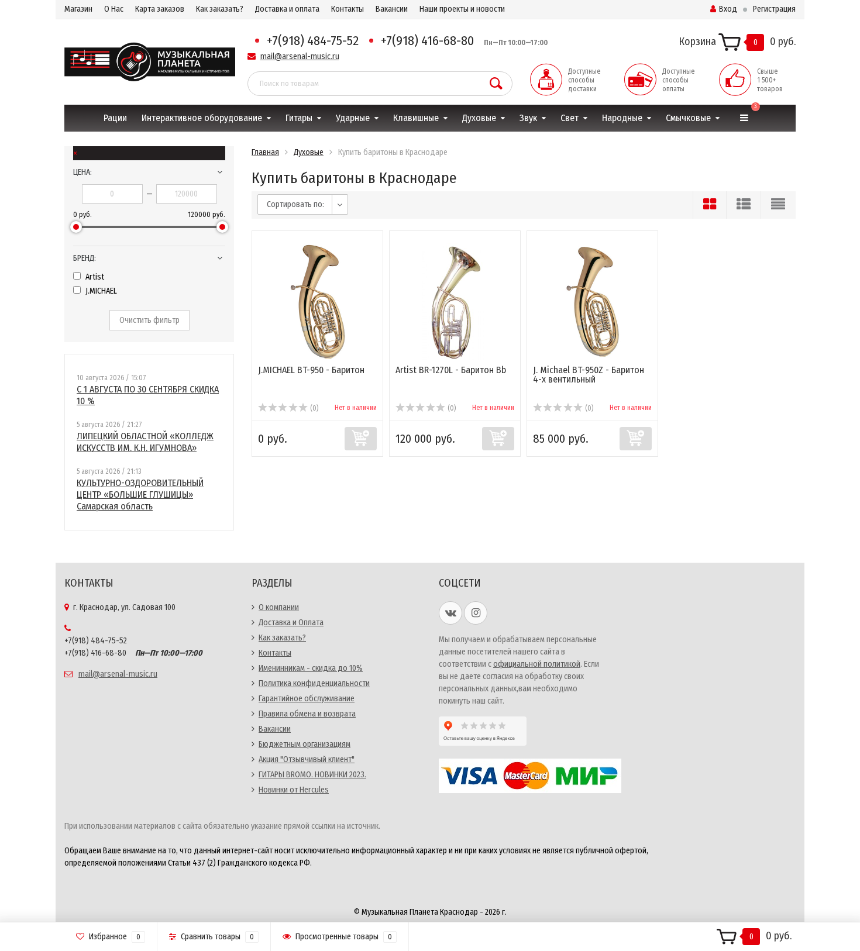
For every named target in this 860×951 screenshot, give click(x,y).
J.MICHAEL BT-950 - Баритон (311, 369)
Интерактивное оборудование (202, 117)
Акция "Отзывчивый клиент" (307, 759)
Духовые (479, 117)
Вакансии (392, 9)
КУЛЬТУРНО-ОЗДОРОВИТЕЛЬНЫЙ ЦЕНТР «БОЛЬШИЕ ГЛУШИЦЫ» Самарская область (140, 494)
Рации (115, 117)
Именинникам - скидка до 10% (311, 668)
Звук (528, 117)
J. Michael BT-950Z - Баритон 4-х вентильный (588, 374)
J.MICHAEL (100, 291)
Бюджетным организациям (304, 744)
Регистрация (774, 9)
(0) (313, 408)
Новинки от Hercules (294, 790)
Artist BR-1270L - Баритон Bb (450, 369)
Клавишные (416, 117)
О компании (279, 607)
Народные (622, 117)
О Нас (113, 9)
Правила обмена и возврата (307, 714)
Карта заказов (159, 9)
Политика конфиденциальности (314, 683)
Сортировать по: (295, 204)
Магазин (78, 9)
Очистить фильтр (149, 320)
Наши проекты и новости (462, 9)
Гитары (298, 117)
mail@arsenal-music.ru (299, 56)
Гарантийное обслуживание (307, 699)
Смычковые (688, 117)
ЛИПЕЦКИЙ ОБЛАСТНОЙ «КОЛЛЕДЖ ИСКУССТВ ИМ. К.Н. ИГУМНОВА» (145, 441)
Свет (569, 117)
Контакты (347, 9)
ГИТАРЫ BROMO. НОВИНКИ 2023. (312, 775)
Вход (728, 9)
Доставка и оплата (287, 9)
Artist (94, 277)
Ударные (353, 117)
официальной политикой (536, 664)
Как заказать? (219, 9)
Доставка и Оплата (291, 623)
